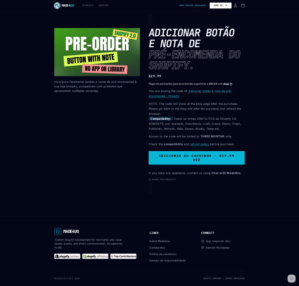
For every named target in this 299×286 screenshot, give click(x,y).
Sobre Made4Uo (160, 241)
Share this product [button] (164, 179)
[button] (235, 5)
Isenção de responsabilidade (168, 260)
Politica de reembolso (163, 254)
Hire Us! (219, 5)
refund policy (199, 144)
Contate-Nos (157, 247)
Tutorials (87, 5)
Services (103, 5)
